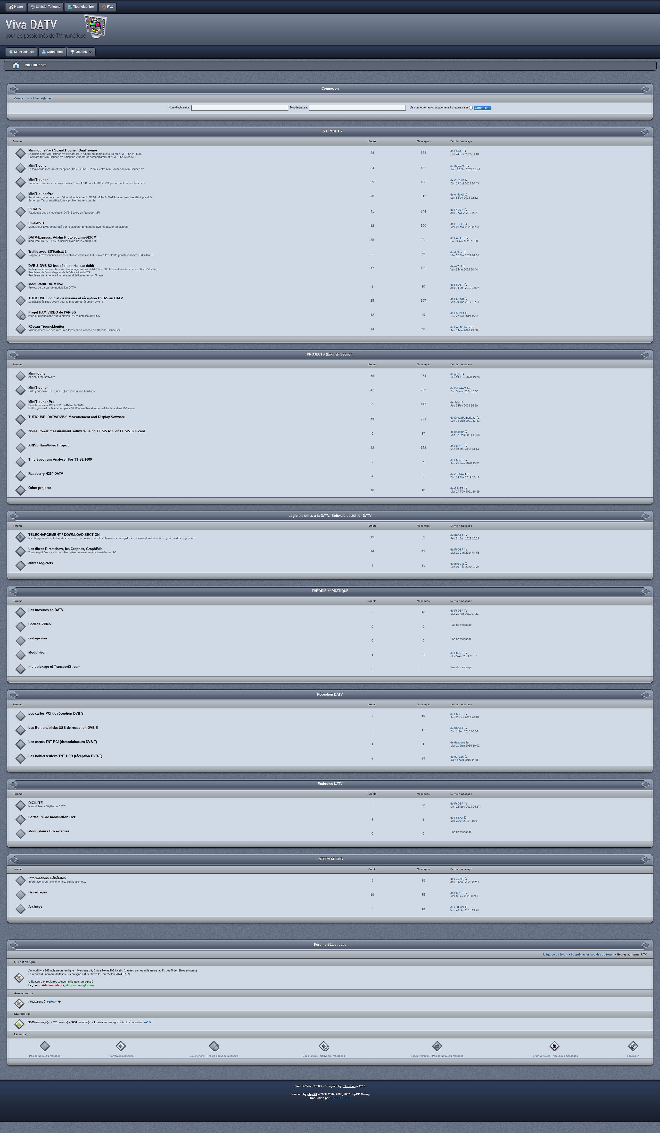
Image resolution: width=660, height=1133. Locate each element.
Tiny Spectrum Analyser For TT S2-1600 (60, 459)
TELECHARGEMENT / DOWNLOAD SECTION (64, 535)
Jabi (456, 402)
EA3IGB (459, 238)
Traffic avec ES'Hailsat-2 (47, 251)
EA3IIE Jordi (462, 327)
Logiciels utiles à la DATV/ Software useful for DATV (330, 516)
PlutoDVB (36, 223)
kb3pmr (459, 431)
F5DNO (459, 313)
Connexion (21, 98)
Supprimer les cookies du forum (592, 954)
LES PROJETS (330, 131)
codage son (37, 638)
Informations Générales (47, 878)
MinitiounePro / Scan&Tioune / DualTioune (62, 150)
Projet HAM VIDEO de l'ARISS (52, 312)
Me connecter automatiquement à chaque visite (439, 107)
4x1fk (147, 1022)
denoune (459, 742)
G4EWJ (459, 907)
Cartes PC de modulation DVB (52, 817)
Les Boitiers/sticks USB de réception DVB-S (63, 728)
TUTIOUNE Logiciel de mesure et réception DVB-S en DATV (75, 298)
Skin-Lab (349, 1086)
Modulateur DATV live (45, 284)
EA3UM (459, 563)
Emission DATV (330, 784)
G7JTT (458, 488)
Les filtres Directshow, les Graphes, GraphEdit (65, 549)
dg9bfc (458, 252)
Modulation (37, 652)
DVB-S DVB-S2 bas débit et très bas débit (61, 266)
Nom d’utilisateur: (179, 107)
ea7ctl (458, 266)
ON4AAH (460, 474)
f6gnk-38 (459, 166)
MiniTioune (37, 165)
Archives (35, 906)
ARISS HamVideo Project (48, 445)
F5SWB (459, 298)
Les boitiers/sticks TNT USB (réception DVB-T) (65, 756)
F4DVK (458, 209)
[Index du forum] (58, 27)
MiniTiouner (38, 180)
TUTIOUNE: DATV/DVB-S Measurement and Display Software (76, 417)
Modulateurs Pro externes (48, 831)
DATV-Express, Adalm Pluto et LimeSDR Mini (64, 237)
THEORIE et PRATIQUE (330, 591)
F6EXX (458, 817)
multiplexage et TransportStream (54, 667)
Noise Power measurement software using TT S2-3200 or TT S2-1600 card (86, 431)
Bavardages (37, 892)
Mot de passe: (299, 107)
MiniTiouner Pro (41, 402)
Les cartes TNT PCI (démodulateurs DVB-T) (62, 742)
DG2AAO (460, 388)
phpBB (312, 1094)
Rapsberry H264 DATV (45, 474)
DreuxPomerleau (464, 417)
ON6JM (459, 180)
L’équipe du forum (555, 954)
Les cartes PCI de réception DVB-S (56, 713)
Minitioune (36, 373)
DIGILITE (35, 803)
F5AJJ (458, 151)
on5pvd (459, 194)
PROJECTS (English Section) (330, 354)
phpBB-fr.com (340, 1098)
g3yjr (457, 374)
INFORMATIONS (330, 859)
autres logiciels (40, 563)
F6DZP (458, 284)
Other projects (39, 488)
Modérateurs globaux (79, 985)
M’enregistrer (42, 98)
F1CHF (459, 223)
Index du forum (35, 65)
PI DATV (35, 209)
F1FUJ (51, 1001)
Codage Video (39, 624)
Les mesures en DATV (45, 610)
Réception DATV (330, 694)
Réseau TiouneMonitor (46, 326)
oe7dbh (459, 756)
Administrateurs (53, 985)
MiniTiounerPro (40, 194)
